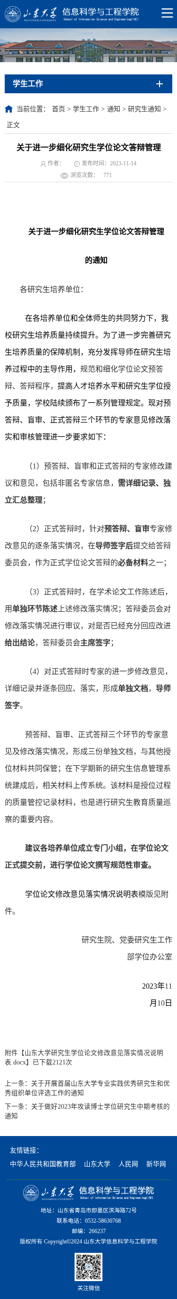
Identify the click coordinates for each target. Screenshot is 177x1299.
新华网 (156, 1164)
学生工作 (86, 109)
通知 (113, 109)
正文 (13, 125)
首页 (58, 109)
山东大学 (97, 1164)
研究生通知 (144, 109)
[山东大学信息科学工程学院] (88, 14)
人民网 (128, 1164)
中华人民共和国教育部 (43, 1164)
